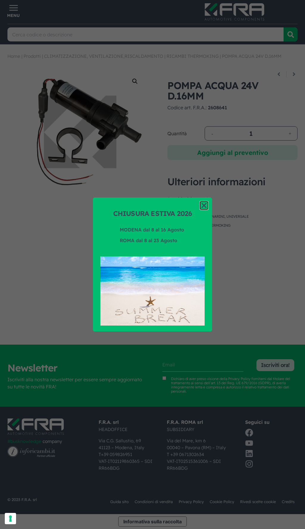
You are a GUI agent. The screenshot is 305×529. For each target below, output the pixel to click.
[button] (204, 205)
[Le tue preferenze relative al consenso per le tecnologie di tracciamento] (10, 518)
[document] (152, 264)
